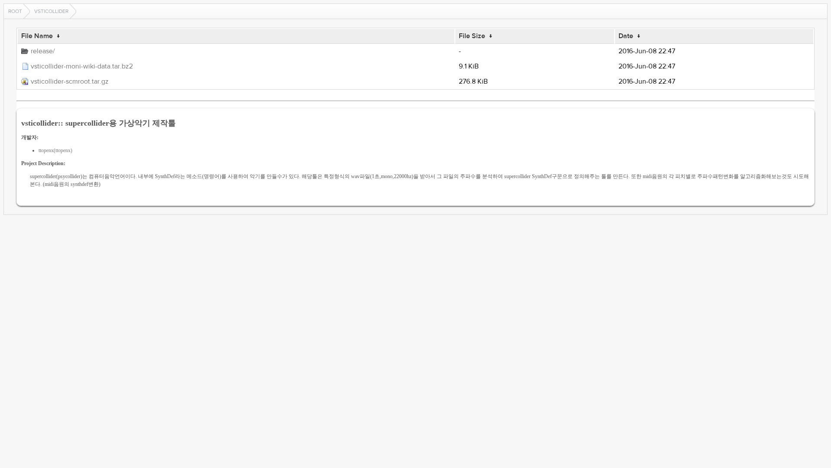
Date (625, 36)
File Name (37, 36)
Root (15, 11)
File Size (472, 36)
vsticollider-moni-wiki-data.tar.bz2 (82, 66)
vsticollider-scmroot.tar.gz (70, 81)
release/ (43, 51)
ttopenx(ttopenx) (55, 150)
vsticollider (51, 11)
